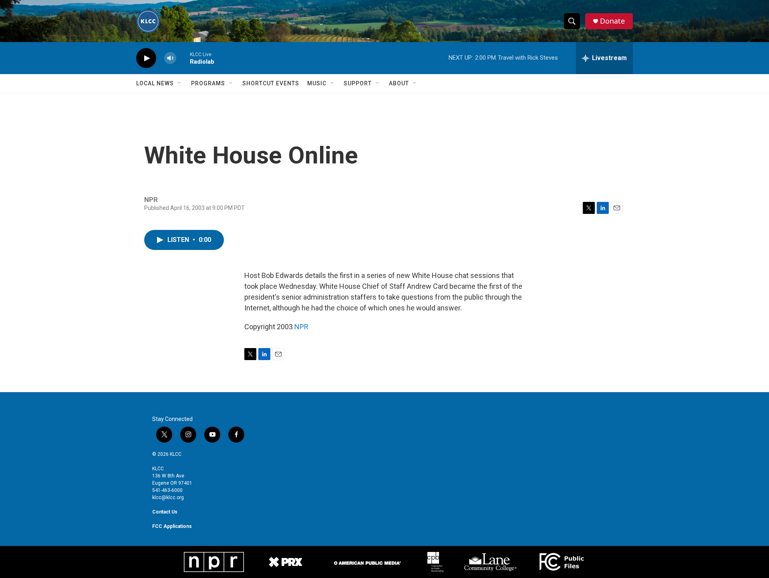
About (399, 83)
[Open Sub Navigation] (180, 83)
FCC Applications (172, 526)
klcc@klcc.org (168, 497)
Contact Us (164, 512)
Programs (208, 83)
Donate (612, 21)
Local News (155, 83)
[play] (146, 58)
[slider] (183, 58)
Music (316, 83)
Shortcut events (270, 83)
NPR (301, 326)
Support (358, 83)
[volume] (170, 58)
